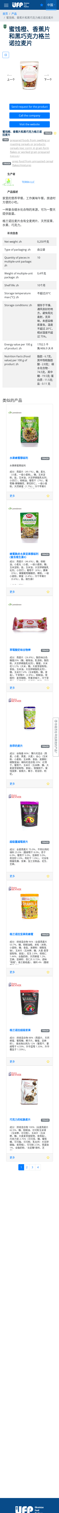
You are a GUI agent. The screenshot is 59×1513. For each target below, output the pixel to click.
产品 (14, 13)
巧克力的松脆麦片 (20, 1119)
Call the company (29, 115)
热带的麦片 (16, 745)
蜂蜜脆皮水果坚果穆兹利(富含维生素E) (24, 555)
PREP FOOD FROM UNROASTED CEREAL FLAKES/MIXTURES (32, 163)
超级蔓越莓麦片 (19, 841)
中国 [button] (50, 5)
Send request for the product (29, 107)
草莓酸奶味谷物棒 (20, 649)
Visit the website (30, 124)
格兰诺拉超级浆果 (20, 1030)
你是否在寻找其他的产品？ (56, 738)
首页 (5, 13)
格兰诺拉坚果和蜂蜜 (21, 934)
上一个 (11, 79)
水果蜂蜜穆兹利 (19, 457)
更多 (12, 496)
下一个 (48, 79)
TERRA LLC (28, 182)
